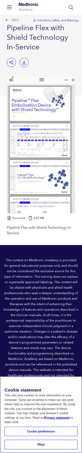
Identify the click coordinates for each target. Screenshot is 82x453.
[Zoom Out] (66, 80)
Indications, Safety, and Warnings (58, 20)
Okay (41, 444)
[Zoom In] (73, 80)
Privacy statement (56, 417)
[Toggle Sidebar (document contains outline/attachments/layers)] (11, 80)
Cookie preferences (41, 431)
